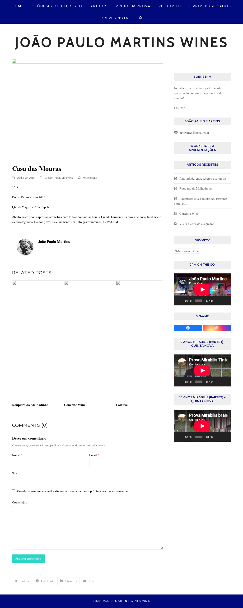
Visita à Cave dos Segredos (196, 224)
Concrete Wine (74, 404)
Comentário (21, 502)
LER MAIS (181, 108)
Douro (49, 177)
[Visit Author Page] (25, 247)
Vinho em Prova (63, 177)
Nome (17, 455)
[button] (141, 18)
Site (14, 473)
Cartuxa (122, 404)
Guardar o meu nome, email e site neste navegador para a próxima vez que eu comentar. (72, 491)
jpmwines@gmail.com (194, 132)
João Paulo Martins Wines (121, 42)
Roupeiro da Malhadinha (30, 404)
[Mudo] (217, 300)
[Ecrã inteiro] (225, 300)
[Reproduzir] (180, 300)
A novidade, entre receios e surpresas (202, 178)
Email (94, 455)
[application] (202, 289)
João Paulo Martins (54, 241)
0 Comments (90, 177)
